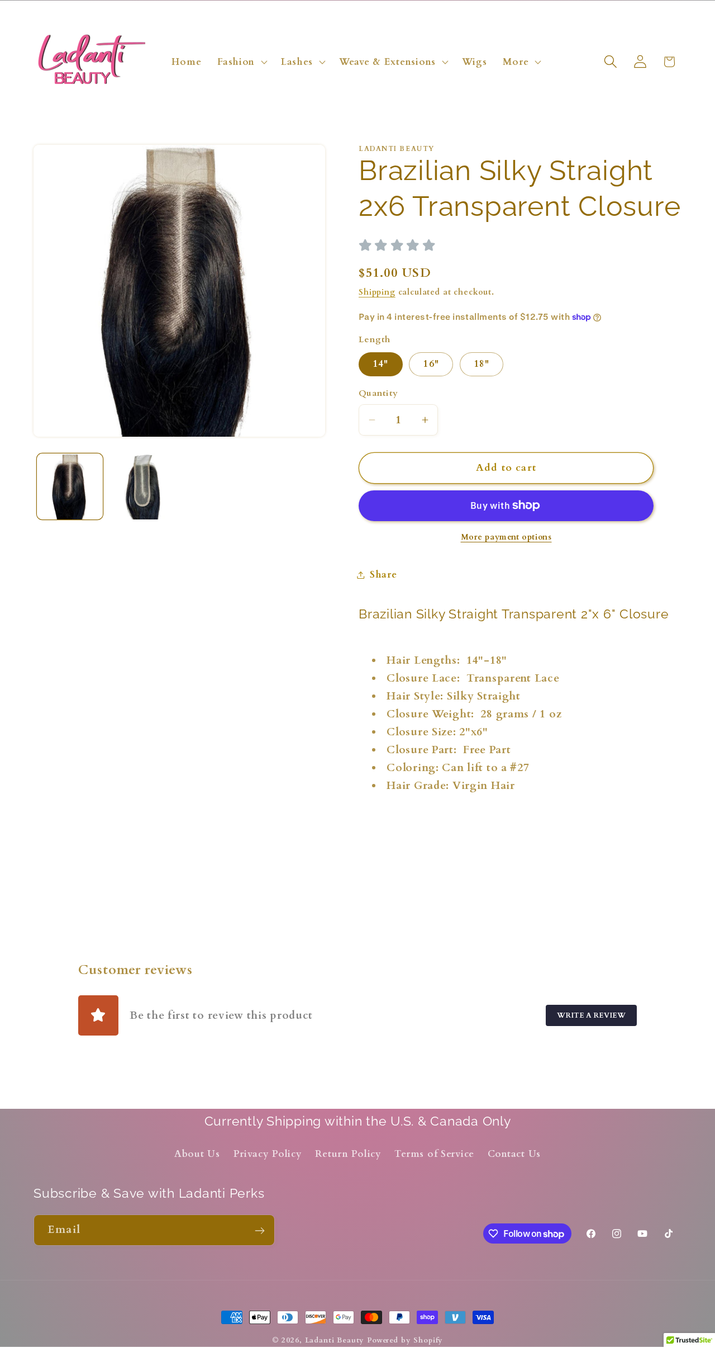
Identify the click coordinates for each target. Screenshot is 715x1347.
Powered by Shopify (405, 1340)
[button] (241, 61)
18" (482, 363)
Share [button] (383, 574)
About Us (197, 1153)
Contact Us (514, 1153)
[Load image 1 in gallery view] (70, 486)
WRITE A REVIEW (591, 1015)
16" (431, 363)
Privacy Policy (267, 1153)
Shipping (377, 292)
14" (381, 363)
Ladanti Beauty (335, 1340)
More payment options (506, 537)
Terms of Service (434, 1153)
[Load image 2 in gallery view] (142, 486)
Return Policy (348, 1153)
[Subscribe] (259, 1230)
